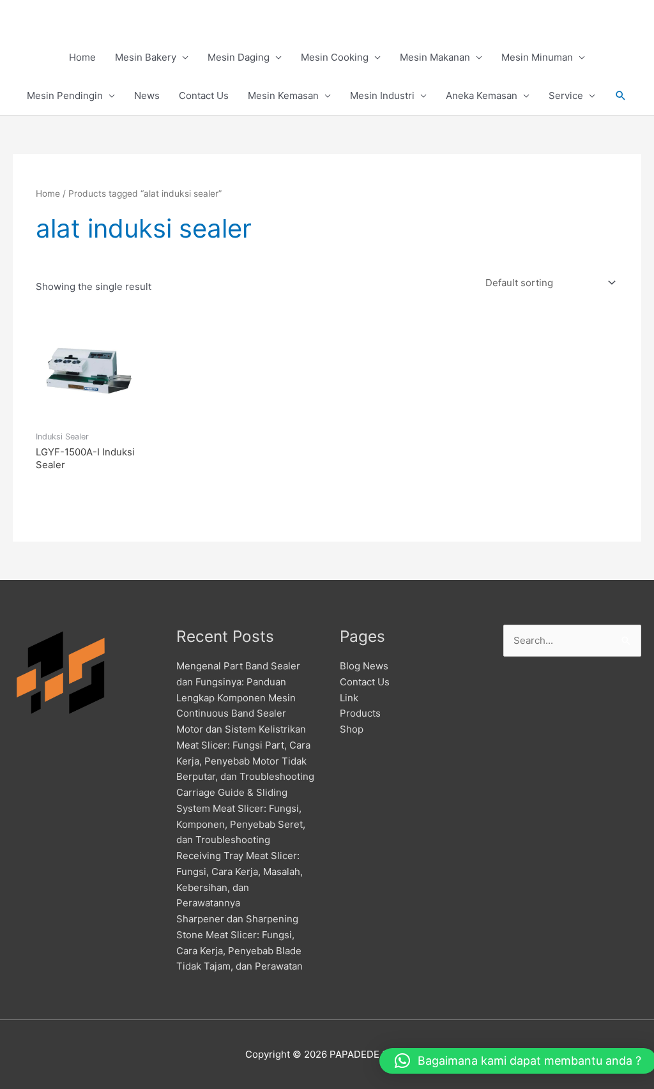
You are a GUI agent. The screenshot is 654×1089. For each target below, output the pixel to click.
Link (349, 698)
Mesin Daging (239, 57)
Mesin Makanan (435, 57)
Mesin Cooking (335, 57)
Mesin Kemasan (283, 95)
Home (82, 57)
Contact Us (204, 95)
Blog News (364, 666)
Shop (351, 729)
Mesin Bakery (145, 57)
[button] (620, 95)
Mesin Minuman (537, 57)
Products (360, 713)
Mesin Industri (382, 95)
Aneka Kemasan (481, 95)
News (147, 95)
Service (566, 95)
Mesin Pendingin (65, 95)
